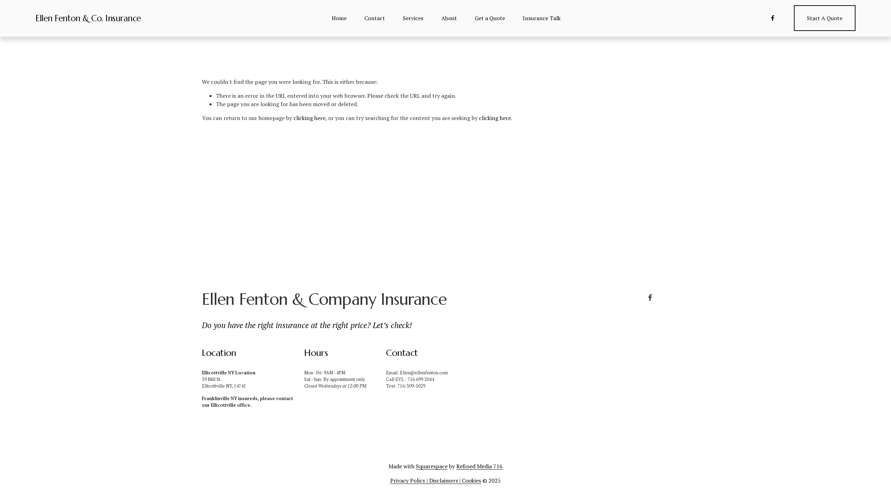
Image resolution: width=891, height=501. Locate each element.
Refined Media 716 (479, 466)
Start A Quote (824, 18)
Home (339, 18)
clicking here (309, 118)
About (449, 18)
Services (413, 18)
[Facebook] (772, 18)
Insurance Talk (542, 18)
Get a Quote (490, 18)
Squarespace (432, 466)
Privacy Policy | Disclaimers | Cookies (435, 480)
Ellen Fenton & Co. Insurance (88, 18)
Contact (374, 18)
